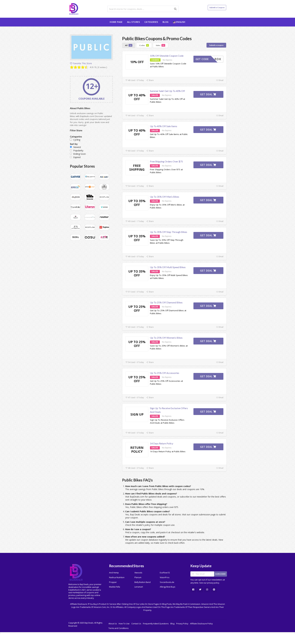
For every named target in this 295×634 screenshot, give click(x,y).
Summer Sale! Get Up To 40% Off (167, 90)
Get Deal (206, 94)
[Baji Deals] (73, 8)
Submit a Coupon (216, 7)
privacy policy (213, 583)
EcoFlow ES (165, 572)
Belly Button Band (142, 582)
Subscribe (220, 574)
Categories (151, 21)
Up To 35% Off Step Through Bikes (168, 231)
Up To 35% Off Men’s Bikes (164, 196)
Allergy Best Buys (167, 587)
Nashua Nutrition (116, 577)
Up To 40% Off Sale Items (163, 126)
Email (220, 80)
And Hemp (114, 572)
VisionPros (164, 577)
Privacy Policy (182, 623)
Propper (113, 582)
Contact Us (136, 623)
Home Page (116, 21)
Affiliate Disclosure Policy (201, 623)
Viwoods (138, 572)
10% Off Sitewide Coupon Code (166, 55)
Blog (165, 21)
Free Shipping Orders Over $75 (166, 161)
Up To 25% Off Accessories (164, 372)
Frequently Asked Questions (156, 623)
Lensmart (138, 587)
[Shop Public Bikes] (91, 47)
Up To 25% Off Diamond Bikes (166, 302)
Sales (160, 45)
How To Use (124, 623)
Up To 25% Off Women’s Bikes (166, 337)
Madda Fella (114, 587)
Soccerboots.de (167, 582)
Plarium (137, 577)
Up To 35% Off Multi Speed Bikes (168, 267)
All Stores (133, 21)
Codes (143, 45)
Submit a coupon (216, 45)
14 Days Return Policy (161, 443)
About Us (112, 623)
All (128, 45)
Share (151, 80)
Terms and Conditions (118, 628)
